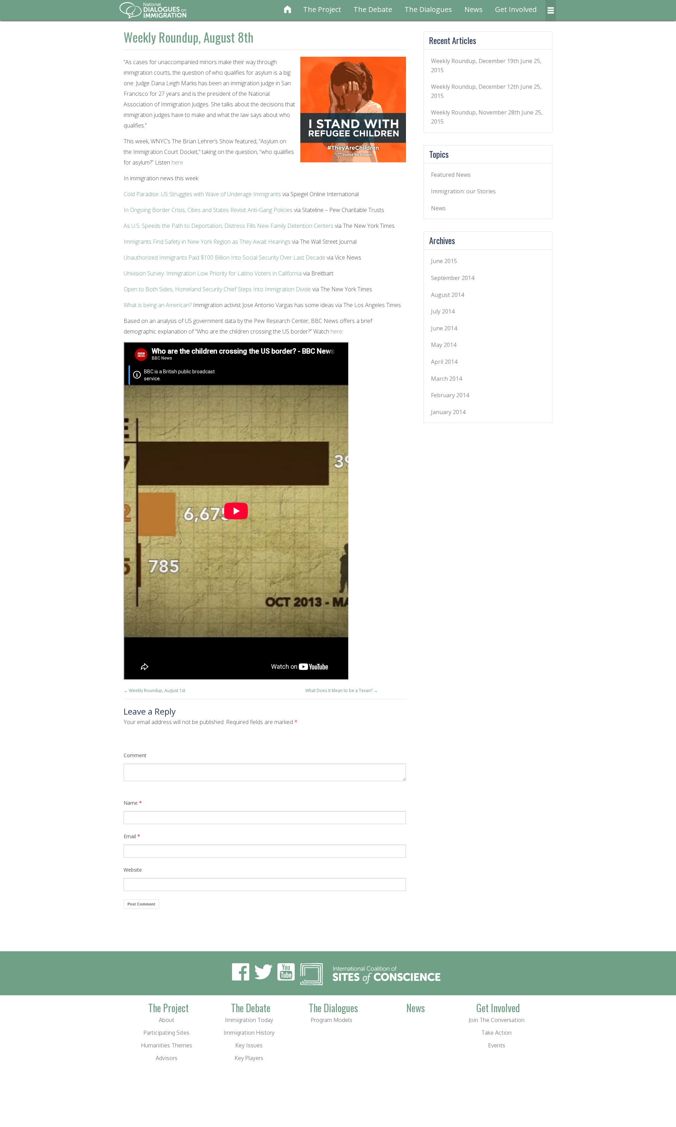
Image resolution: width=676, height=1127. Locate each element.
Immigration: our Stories (463, 191)
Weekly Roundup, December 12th (475, 87)
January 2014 (448, 412)
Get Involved (516, 9)
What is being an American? (158, 305)
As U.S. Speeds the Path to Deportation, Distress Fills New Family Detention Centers (229, 226)
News (473, 9)
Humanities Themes (166, 1045)
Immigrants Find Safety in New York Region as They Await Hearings (207, 241)
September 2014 (452, 278)
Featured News (451, 175)
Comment (135, 755)
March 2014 (446, 378)
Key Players (248, 1057)
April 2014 (444, 362)
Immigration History (249, 1032)
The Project (322, 9)
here (177, 162)
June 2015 (444, 261)
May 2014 (443, 345)
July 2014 (443, 311)
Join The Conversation (497, 1019)
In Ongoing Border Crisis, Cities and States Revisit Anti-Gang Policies (208, 210)
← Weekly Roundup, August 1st (154, 690)
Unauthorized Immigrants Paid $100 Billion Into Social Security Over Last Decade (224, 257)
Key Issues (249, 1045)
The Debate (372, 9)
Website (133, 869)
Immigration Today (249, 1019)
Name (133, 802)
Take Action (496, 1032)
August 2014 (447, 295)
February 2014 (450, 395)
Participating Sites (166, 1032)
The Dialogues (428, 9)
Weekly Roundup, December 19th (475, 61)
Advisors (166, 1057)
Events (496, 1045)
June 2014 (444, 328)
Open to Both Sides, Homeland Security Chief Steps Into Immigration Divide (217, 289)
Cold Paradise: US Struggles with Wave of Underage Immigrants (202, 194)
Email (132, 836)
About (166, 1019)
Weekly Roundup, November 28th (475, 112)
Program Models (331, 1019)
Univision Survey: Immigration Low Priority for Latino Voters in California (213, 273)
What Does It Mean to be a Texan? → (341, 690)
